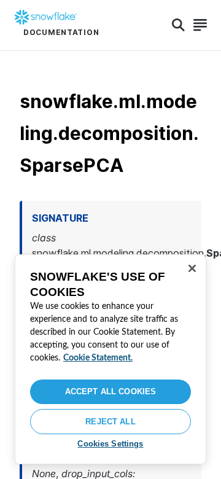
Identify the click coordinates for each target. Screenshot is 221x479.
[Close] (192, 268)
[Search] (178, 25)
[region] (110, 359)
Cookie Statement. (98, 358)
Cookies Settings (110, 443)
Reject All (110, 421)
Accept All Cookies (110, 391)
